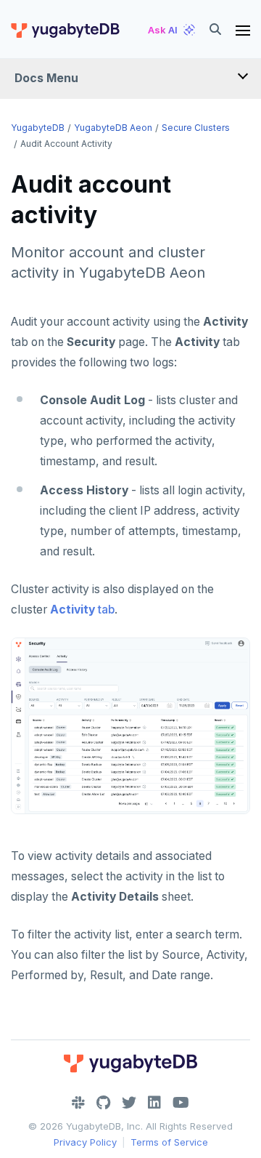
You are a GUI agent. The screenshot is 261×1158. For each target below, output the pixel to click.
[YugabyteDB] (64, 30)
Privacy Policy (85, 1142)
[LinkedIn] (154, 1103)
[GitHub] (103, 1103)
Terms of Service (169, 1142)
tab (82, 609)
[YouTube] (181, 1103)
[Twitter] (129, 1103)
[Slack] (78, 1103)
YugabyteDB (38, 127)
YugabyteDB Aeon (113, 127)
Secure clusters (196, 127)
